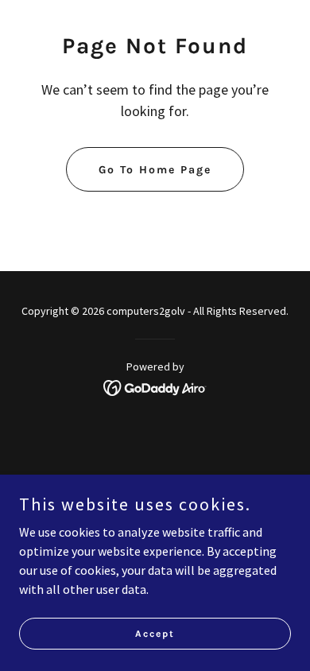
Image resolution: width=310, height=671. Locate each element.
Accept (155, 632)
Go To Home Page (155, 169)
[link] (155, 386)
